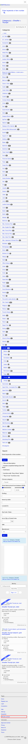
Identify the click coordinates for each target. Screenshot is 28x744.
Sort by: (14, 583)
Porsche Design (7, 312)
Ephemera (6, 145)
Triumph (5, 22)
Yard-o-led (6, 442)
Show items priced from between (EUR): (13, 485)
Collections (6, 93)
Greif (4, 175)
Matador (5, 217)
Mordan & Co (6, 253)
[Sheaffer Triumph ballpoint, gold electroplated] (14, 629)
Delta (4, 113)
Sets (4, 345)
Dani (4, 106)
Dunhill (5, 132)
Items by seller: (6, 499)
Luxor (4, 207)
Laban (4, 194)
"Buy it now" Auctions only (11, 476)
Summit (5, 400)
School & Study (7, 338)
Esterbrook (5, 149)
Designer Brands (7, 116)
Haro (4, 181)
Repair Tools (6, 325)
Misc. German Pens (8, 234)
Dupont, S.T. (6, 136)
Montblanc (6, 243)
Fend (4, 155)
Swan (4, 403)
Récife (5, 315)
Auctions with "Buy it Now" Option (13, 473)
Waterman (6, 433)
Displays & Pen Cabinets (9, 126)
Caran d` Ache (7, 83)
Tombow (5, 410)
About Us (3, 727)
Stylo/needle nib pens (8, 397)
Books (5, 69)
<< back (4, 33)
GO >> (4, 535)
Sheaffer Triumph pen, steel (10, 607)
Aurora (5, 62)
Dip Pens (5, 119)
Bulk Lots (5, 80)
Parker (5, 283)
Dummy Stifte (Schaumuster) (10, 129)
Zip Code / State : (7, 512)
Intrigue (6, 354)
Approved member (5, 722)
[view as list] (11, 595)
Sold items (6, 470)
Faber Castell (7, 152)
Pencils (5, 292)
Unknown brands (7, 413)
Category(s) (6, 20)
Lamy (5, 201)
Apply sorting (14, 588)
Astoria (5, 56)
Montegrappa (6, 247)
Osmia (5, 276)
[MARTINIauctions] (14, 5)
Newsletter (3, 714)
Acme (4, 46)
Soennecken (6, 384)
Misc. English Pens (8, 227)
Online (5, 266)
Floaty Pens (6, 165)
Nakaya (5, 256)
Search (5, 460)
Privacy (3, 725)
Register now (4, 701)
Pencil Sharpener (7, 289)
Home (2, 699)
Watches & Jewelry (8, 429)
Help (2, 709)
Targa (6, 374)
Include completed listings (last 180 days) (13, 466)
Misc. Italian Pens (7, 237)
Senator (5, 341)
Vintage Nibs (6, 416)
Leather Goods (7, 204)
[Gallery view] (13, 595)
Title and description (9, 463)
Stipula (5, 393)
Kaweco (5, 191)
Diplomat (5, 123)
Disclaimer (3, 730)
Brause (5, 77)
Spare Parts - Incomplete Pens (11, 387)
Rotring (5, 328)
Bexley (5, 66)
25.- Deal (6, 36)
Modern (7, 367)
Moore (5, 250)
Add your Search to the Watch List (11, 541)
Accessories (6, 43)
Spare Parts (6, 390)
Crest (6, 361)
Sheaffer (16, 20)
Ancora (5, 49)
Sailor (4, 331)
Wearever (5, 436)
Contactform (4, 706)
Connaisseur (7, 358)
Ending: (4, 493)
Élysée (5, 142)
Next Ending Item (20, 27)
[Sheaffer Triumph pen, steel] (14, 603)
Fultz (4, 168)
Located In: (5, 506)
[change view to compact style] (15, 595)
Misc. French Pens (8, 230)
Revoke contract (6, 716)
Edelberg (5, 139)
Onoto (4, 273)
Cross (5, 103)
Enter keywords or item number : (11, 454)
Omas (5, 269)
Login (2, 703)
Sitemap (3, 711)
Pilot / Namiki (7, 302)
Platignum (5, 305)
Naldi (4, 260)
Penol (4, 296)
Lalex (4, 198)
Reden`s (5, 318)
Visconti (5, 420)
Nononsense (8, 371)
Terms (2, 732)
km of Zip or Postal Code (9, 518)
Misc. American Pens (8, 224)
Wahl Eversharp (7, 423)
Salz (4, 335)
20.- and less (6, 39)
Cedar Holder (6, 90)
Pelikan (5, 286)
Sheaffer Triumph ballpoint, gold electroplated (12, 633)
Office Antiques (7, 263)
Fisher (5, 162)
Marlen (5, 211)
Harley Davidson (7, 178)
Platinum (5, 309)
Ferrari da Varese (7, 158)
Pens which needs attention (10, 299)
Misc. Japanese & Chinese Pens (11, 240)
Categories (6, 30)
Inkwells (5, 188)
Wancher (5, 426)
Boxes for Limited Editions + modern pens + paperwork (13, 73)
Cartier (5, 87)
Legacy (6, 364)
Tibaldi (5, 407)
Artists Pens (6, 52)
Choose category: (7, 479)
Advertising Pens (7, 439)
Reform (5, 322)
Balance (6, 351)
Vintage (6, 380)
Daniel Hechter (7, 110)
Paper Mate (6, 279)
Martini (5, 214)
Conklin (5, 96)
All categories (5, 446)
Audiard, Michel (7, 59)
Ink (4, 185)
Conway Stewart (7, 100)
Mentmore (5, 220)
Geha (4, 172)
